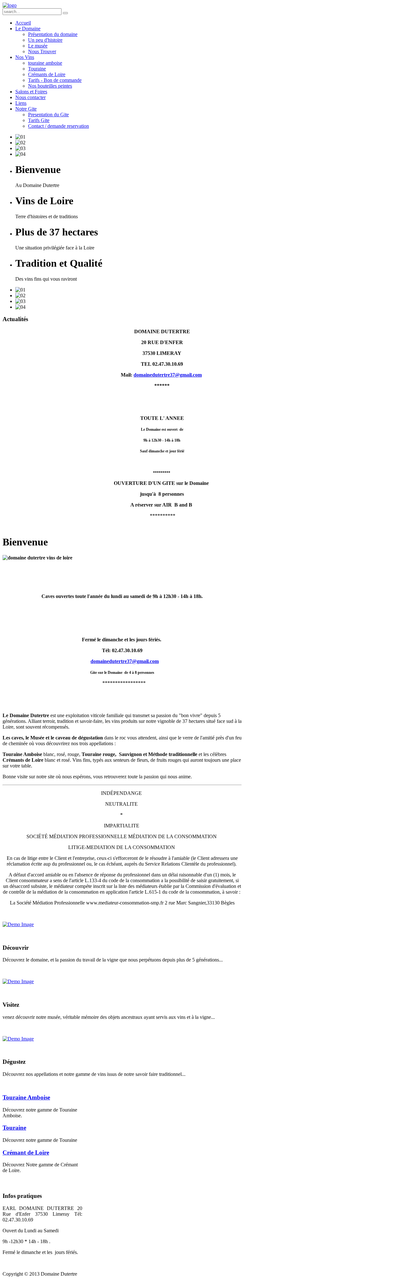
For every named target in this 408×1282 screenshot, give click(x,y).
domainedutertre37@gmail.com (168, 375)
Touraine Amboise (26, 1097)
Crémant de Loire (26, 1152)
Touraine (14, 1127)
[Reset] (65, 13)
